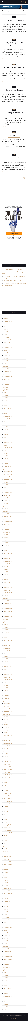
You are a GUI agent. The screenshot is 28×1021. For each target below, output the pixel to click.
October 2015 (7, 590)
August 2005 (7, 904)
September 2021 (8, 416)
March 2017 (6, 545)
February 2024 (7, 339)
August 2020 (7, 450)
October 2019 (7, 477)
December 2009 (8, 767)
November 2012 (8, 674)
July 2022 (6, 390)
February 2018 (7, 516)
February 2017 (7, 548)
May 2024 (6, 332)
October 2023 (7, 350)
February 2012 (7, 698)
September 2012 (8, 680)
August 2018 (7, 500)
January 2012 (7, 701)
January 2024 (7, 342)
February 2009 (7, 793)
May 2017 (6, 540)
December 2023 (8, 345)
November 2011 (8, 706)
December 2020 (8, 440)
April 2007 (6, 851)
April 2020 (6, 461)
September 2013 (8, 648)
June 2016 (6, 569)
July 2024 (6, 326)
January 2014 (7, 637)
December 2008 (8, 798)
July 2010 (6, 748)
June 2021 (6, 424)
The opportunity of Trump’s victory (12, 280)
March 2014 (6, 632)
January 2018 (7, 519)
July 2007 (6, 843)
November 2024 (8, 316)
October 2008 (7, 803)
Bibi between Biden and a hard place (13, 269)
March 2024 (6, 337)
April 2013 (6, 661)
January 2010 (7, 764)
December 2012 (8, 672)
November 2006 (8, 864)
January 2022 (7, 405)
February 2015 (7, 603)
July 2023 (6, 358)
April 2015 (6, 598)
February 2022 (7, 403)
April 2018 (6, 511)
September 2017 (8, 529)
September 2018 (8, 498)
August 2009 (7, 777)
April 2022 (6, 397)
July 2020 (6, 453)
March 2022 (6, 400)
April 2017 (6, 542)
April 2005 (6, 914)
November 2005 (8, 896)
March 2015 (6, 601)
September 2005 (8, 901)
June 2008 (6, 814)
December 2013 (8, 640)
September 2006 (8, 869)
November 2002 (8, 991)
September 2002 (8, 996)
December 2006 (8, 861)
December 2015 (8, 585)
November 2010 (8, 738)
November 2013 (8, 643)
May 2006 (6, 880)
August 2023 (7, 355)
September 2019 (8, 479)
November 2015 (8, 587)
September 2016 (8, 561)
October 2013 (7, 645)
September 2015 (8, 593)
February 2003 (7, 983)
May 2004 (6, 943)
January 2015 (7, 606)
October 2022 (7, 382)
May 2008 (6, 817)
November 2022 (8, 379)
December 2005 (8, 893)
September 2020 (8, 448)
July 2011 (6, 717)
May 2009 (6, 785)
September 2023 (8, 353)
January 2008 (7, 827)
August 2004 (7, 935)
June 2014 (6, 624)
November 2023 (8, 347)
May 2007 (6, 848)
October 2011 (7, 709)
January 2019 (7, 487)
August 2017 (7, 532)
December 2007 (8, 830)
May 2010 (6, 753)
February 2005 (7, 919)
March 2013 (6, 664)
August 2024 (7, 324)
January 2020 (7, 469)
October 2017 (7, 527)
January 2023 (7, 374)
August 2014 (7, 619)
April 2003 (6, 978)
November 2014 (8, 611)
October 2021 (7, 413)
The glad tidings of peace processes (14, 44)
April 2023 (6, 366)
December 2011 (8, 703)
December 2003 (8, 956)
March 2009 (6, 790)
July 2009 (6, 780)
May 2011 (6, 722)
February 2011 (7, 730)
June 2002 (6, 1004)
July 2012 (6, 685)
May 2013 (6, 658)
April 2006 (6, 883)
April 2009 (6, 788)
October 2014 (7, 614)
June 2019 (6, 485)
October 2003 (7, 962)
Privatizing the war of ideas (14, 67)
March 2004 (6, 949)
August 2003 (7, 967)
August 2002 (7, 999)
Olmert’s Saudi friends (14, 158)
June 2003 (6, 972)
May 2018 (6, 508)
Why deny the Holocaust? (14, 90)
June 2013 (6, 656)
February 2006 (7, 888)
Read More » (5, 34)
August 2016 (7, 564)
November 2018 (8, 492)
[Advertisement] (15, 192)
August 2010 (7, 745)
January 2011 (7, 732)
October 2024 (7, 318)
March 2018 (6, 513)
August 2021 (7, 419)
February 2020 (7, 466)
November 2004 (8, 927)
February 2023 (7, 371)
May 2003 (6, 975)
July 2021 (6, 421)
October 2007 (7, 835)
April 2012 (6, 693)
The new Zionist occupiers (14, 20)
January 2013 (7, 669)
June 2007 (6, 846)
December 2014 (8, 608)
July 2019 (6, 482)
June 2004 (6, 941)
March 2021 (6, 432)
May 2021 (6, 426)
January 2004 (7, 954)
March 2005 (6, 917)
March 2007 (6, 854)
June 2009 (6, 782)
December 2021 (8, 408)
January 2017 (7, 550)
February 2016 (7, 579)
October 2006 (7, 867)
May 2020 (6, 458)
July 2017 (6, 535)
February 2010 (7, 761)
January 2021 (7, 437)
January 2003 (7, 985)
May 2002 (6, 1006)
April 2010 (6, 756)
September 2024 (8, 321)
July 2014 (6, 622)
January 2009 (7, 796)
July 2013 (6, 653)
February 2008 (7, 825)
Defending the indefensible (14, 113)
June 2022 (6, 392)
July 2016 (6, 566)
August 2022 (7, 387)
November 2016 (8, 556)
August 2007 (7, 840)
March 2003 (6, 980)
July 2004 (6, 938)
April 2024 (6, 334)
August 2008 (7, 809)
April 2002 (6, 1009)
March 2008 (6, 822)
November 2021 (8, 411)
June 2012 (6, 687)
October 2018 (7, 495)
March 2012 (6, 695)
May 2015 (6, 595)
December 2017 (8, 521)
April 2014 (6, 629)
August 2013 (7, 651)
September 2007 (8, 838)
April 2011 (6, 724)
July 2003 (6, 970)
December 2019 (8, 471)
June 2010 (6, 751)
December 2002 (8, 988)
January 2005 (7, 922)
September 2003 (8, 964)
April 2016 (6, 574)
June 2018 (6, 506)
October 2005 (7, 898)
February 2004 (7, 951)
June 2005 (6, 909)
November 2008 (8, 801)
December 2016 (8, 553)
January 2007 (7, 859)
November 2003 (8, 959)
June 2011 (6, 719)
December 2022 (8, 376)
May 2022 (6, 395)
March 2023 (6, 368)
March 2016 (6, 577)
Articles (14, 17)
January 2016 (7, 582)
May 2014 (6, 627)
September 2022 (8, 384)
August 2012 (7, 682)
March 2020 (6, 463)
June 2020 (6, 455)
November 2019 (8, 474)
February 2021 (7, 434)
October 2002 (7, 993)
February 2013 (7, 666)
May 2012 (6, 690)
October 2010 (7, 740)
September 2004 (8, 933)
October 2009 (7, 772)
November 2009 (8, 769)
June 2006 (6, 877)
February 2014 (7, 635)
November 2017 (8, 524)
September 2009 (8, 774)
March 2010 (6, 759)
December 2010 (8, 735)
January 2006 (7, 890)
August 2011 (7, 714)
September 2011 (8, 711)
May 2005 (6, 912)
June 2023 (6, 361)
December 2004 (8, 925)
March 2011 (6, 727)
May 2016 (6, 571)
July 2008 (6, 811)
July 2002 (6, 1001)
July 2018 (6, 503)
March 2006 (6, 885)
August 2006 (7, 872)
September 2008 (8, 806)
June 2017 (6, 537)
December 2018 (8, 490)
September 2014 (8, 616)
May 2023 (6, 363)
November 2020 (8, 442)
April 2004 (6, 946)
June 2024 (6, 329)
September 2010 (8, 743)
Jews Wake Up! (14, 135)
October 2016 (7, 558)
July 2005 (6, 906)
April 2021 (6, 429)
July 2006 (6, 875)
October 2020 (7, 445)
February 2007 (7, 856)
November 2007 (8, 833)
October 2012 (7, 677)
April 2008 (6, 819)
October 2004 (7, 930)
